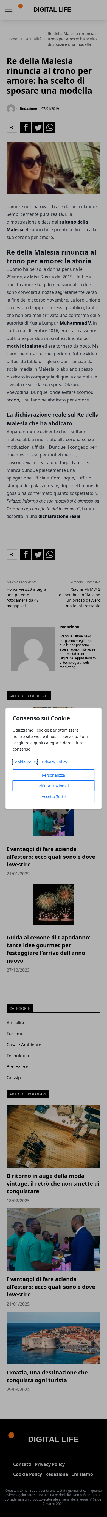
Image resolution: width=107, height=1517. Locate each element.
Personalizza (53, 775)
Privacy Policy (54, 762)
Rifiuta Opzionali (53, 785)
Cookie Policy (25, 762)
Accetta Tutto (54, 796)
